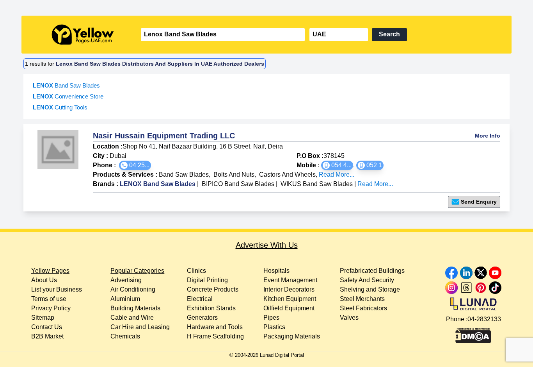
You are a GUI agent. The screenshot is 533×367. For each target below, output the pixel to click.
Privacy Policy (51, 308)
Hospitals (276, 270)
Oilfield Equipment (288, 308)
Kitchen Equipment (289, 298)
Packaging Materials (291, 336)
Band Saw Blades (184, 174)
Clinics (196, 270)
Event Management (290, 280)
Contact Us (46, 327)
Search (389, 34)
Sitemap (42, 317)
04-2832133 (484, 319)
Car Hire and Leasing (140, 327)
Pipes (271, 317)
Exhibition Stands (211, 308)
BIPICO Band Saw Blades (238, 184)
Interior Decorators (288, 289)
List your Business (56, 289)
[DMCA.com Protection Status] (473, 334)
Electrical (200, 298)
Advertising (126, 280)
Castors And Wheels (287, 174)
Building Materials (135, 308)
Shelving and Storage (370, 289)
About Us (44, 280)
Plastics (274, 327)
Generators (202, 317)
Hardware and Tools (215, 327)
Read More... (336, 174)
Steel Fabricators (363, 308)
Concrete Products (212, 289)
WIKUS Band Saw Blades (317, 184)
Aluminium (125, 298)
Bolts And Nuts (233, 174)
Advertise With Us (267, 245)
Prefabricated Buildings (372, 270)
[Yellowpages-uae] (83, 34)
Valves (349, 317)
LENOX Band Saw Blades (157, 184)
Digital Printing (207, 280)
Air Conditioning (132, 289)
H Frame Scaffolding (215, 336)
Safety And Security (367, 280)
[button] (135, 165)
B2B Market (47, 336)
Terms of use (48, 298)
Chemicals (125, 336)
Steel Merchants (362, 298)
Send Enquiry (479, 202)
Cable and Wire (132, 317)
